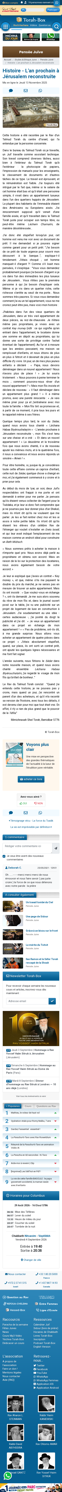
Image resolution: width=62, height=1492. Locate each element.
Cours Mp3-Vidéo (12, 1335)
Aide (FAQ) (8, 1380)
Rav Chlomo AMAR (46, 1444)
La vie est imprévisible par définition (31, 827)
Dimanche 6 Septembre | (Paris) (30, 1069)
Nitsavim (30, 1236)
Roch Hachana (20, 25)
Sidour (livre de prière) (46, 1328)
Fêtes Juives (9, 1328)
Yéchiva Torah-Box (13, 1339)
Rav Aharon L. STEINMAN (15, 1417)
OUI (24, 803)
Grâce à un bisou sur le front (42, 930)
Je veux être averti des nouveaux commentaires (25, 858)
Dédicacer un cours (13, 1343)
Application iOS (45, 1384)
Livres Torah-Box (43, 1335)
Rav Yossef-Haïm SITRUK (46, 1474)
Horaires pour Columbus (27, 1195)
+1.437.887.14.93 (48, 1283)
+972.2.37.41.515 (17, 1283)
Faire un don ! (10, 1368)
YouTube (41, 1373)
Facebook (42, 1369)
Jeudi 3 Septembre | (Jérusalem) (30, 1054)
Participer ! (53, 10)
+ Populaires (13, 1106)
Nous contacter (17, 1274)
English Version (42, 1346)
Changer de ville (32, 1260)
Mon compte (11, 3)
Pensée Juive (46, 60)
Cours (28, 1106)
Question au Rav (47, 25)
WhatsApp (42, 1376)
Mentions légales (12, 1372)
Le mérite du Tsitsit (37, 945)
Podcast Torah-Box (44, 1343)
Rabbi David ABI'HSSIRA (15, 1446)
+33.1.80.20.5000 (48, 1274)
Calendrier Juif (42, 1324)
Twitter (40, 1365)
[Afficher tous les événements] (22, 2)
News (6, 1332)
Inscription (39, 1339)
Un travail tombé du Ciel (39, 902)
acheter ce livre (32, 779)
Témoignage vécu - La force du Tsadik (31, 820)
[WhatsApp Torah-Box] (57, 3)
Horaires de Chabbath (46, 1332)
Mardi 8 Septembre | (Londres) (31, 1084)
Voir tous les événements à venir (31, 1096)
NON (40, 803)
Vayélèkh (44, 1236)
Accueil (7, 60)
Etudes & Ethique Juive (26, 60)
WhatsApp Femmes (47, 1380)
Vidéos (33, 25)
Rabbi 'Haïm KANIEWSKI (46, 1417)
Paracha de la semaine (15, 1324)
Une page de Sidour (37, 916)
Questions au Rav (46, 1106)
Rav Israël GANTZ (15, 1472)
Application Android (47, 1387)
